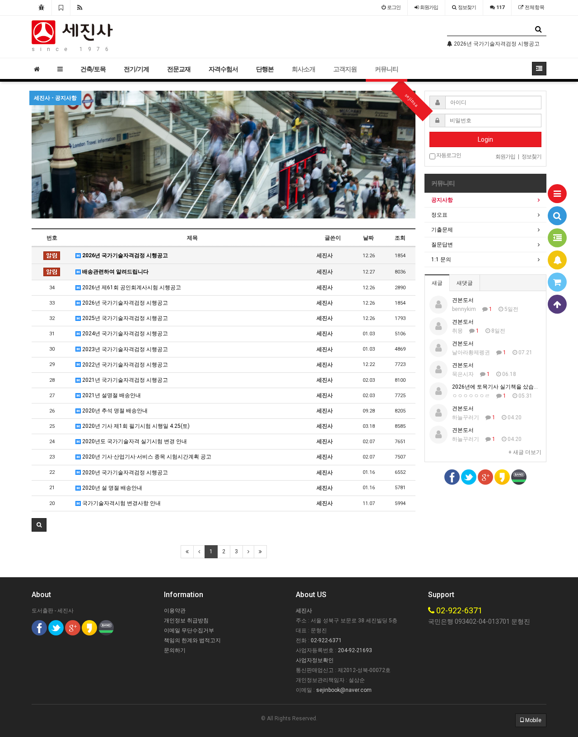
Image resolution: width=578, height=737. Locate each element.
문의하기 (175, 650)
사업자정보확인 (315, 660)
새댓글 (465, 283)
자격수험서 (223, 69)
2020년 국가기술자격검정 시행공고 (124, 472)
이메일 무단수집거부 (189, 630)
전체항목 (534, 7)
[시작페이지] (41, 7)
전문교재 (179, 69)
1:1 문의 (441, 259)
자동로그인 (448, 155)
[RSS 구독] (79, 7)
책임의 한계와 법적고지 (192, 640)
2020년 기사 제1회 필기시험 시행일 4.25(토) (135, 426)
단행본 (265, 69)
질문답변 (442, 244)
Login (485, 139)
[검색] (557, 215)
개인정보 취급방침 (186, 620)
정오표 (439, 215)
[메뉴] (557, 193)
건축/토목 (93, 69)
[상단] (557, 304)
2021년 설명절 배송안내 (111, 395)
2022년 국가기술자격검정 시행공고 (124, 365)
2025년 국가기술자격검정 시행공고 (124, 318)
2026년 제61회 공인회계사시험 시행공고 (131, 287)
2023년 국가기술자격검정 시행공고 (124, 349)
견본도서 (463, 300)
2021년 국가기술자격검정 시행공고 (124, 380)
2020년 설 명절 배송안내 (111, 488)
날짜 (368, 238)
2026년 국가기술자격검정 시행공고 (124, 255)
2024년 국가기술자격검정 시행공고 (124, 333)
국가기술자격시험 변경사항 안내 (121, 503)
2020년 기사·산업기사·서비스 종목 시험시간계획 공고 (146, 457)
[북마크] (61, 7)
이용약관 (175, 610)
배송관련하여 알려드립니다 (115, 272)
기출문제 (442, 230)
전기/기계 (136, 69)
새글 (437, 283)
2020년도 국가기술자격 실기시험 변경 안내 (134, 441)
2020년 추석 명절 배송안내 (114, 411)
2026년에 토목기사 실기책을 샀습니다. (499, 387)
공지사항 (442, 200)
